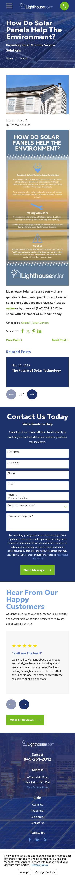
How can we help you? (20, 516)
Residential (37, 810)
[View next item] (32, 394)
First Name (13, 451)
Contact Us (37, 823)
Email (11, 484)
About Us (37, 804)
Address (12, 494)
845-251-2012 (37, 759)
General (26, 322)
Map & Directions (37, 787)
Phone (11, 473)
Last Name (13, 462)
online (10, 308)
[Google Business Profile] (37, 839)
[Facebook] (30, 839)
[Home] (36, 6)
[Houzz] (45, 839)
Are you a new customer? (22, 505)
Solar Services (40, 322)
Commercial (37, 817)
